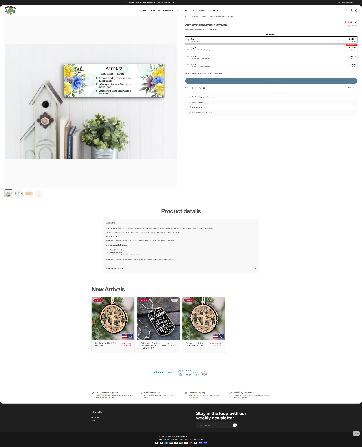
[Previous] (127, 2)
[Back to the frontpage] (186, 17)
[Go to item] (9, 193)
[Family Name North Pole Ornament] (113, 318)
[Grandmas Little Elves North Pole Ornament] (203, 318)
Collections (195, 17)
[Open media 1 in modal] (91, 102)
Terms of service (179, 439)
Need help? (353, 88)
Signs (204, 17)
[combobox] (348, 2)
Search (94, 420)
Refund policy (162, 439)
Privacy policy (170, 439)
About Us (95, 417)
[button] (271, 40)
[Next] (173, 2)
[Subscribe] (235, 425)
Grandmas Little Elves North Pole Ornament (195, 344)
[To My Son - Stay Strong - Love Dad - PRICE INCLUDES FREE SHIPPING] (158, 318)
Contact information (198, 439)
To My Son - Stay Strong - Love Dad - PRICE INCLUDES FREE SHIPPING (153, 345)
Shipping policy (188, 439)
